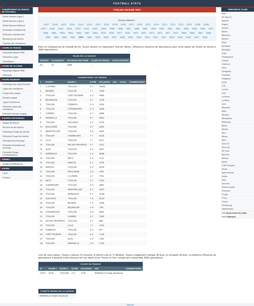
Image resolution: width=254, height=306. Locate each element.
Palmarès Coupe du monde (16, 136)
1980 (95, 33)
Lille (223, 86)
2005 (60, 28)
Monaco (225, 115)
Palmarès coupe (10, 57)
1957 (114, 37)
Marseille (226, 107)
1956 (122, 37)
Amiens (225, 28)
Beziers (225, 39)
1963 (64, 37)
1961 (81, 37)
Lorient (225, 89)
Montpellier (227, 118)
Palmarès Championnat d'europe (14, 146)
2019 (114, 24)
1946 (204, 37)
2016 (139, 24)
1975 (135, 33)
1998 (120, 28)
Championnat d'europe (14, 140)
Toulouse (226, 191)
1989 (194, 28)
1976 (127, 33)
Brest (224, 42)
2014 (156, 24)
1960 (89, 37)
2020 (106, 24)
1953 (147, 37)
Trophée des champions (14, 43)
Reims (224, 162)
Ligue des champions (13, 88)
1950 (171, 37)
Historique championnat (14, 30)
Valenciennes (227, 209)
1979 (103, 33)
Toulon (225, 201)
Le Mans (225, 100)
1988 (202, 28)
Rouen (224, 169)
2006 (52, 28)
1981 (86, 33)
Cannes (225, 60)
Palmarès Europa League (15, 113)
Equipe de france (11, 122)
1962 (72, 37)
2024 (72, 24)
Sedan (224, 176)
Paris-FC (226, 143)
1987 (210, 28)
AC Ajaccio (227, 17)
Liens (5, 173)
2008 (206, 24)
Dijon (224, 68)
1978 (111, 33)
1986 (45, 33)
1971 (167, 33)
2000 (103, 28)
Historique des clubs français (16, 84)
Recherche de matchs (13, 39)
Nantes (225, 129)
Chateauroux (227, 57)
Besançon (226, 35)
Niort (224, 140)
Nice (224, 133)
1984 (62, 33)
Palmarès (7, 75)
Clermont (226, 64)
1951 (163, 37)
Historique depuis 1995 (14, 70)
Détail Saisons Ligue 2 (13, 21)
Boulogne (226, 49)
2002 (86, 28)
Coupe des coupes (12, 93)
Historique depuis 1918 (13, 52)
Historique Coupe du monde (16, 131)
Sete (224, 180)
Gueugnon (226, 78)
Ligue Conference (11, 102)
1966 (208, 33)
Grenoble (226, 75)
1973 (151, 33)
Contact (6, 177)
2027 (46, 24)
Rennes (225, 158)
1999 (112, 28)
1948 (188, 37)
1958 (106, 37)
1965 (47, 37)
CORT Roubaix (228, 165)
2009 (197, 24)
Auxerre (225, 20)
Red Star (225, 154)
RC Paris (225, 151)
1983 (70, 33)
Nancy (224, 125)
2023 (81, 24)
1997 (128, 28)
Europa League (10, 97)
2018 (123, 24)
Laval (224, 82)
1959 (97, 37)
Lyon (224, 104)
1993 (161, 28)
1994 (153, 28)
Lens (224, 93)
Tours (224, 198)
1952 (155, 37)
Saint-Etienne (228, 172)
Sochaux (226, 183)
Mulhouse (226, 122)
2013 (164, 24)
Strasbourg (227, 205)
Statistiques (8, 61)
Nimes (225, 136)
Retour (130, 304)
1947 (196, 37)
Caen (224, 53)
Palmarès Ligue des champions (12, 107)
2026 (55, 24)
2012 (172, 24)
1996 (136, 28)
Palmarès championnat (14, 34)
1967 (200, 33)
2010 (189, 24)
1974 (143, 33)
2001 (95, 28)
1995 (145, 28)
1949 (180, 37)
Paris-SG (226, 147)
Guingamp (226, 71)
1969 (183, 33)
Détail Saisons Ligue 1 (13, 16)
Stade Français (228, 187)
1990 (186, 28)
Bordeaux (226, 46)
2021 (98, 24)
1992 (169, 28)
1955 (130, 37)
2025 (63, 24)
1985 (54, 33)
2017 (131, 24)
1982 (78, 33)
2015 (147, 24)
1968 (192, 33)
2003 (78, 28)
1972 (159, 33)
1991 (178, 28)
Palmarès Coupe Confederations (10, 153)
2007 (43, 28)
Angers (225, 24)
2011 (180, 24)
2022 (89, 24)
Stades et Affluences (13, 164)
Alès (224, 13)
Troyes (225, 194)
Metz (224, 111)
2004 (69, 28)
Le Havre (226, 96)
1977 (119, 33)
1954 (139, 37)
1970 (175, 33)
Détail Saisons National (14, 25)
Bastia (224, 31)
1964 (56, 37)
